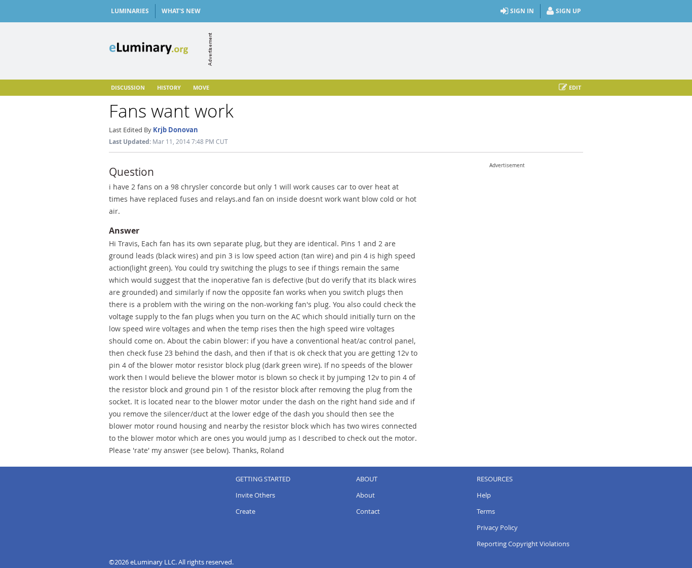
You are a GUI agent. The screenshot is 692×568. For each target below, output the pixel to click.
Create (245, 511)
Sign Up (568, 11)
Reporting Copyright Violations (523, 543)
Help (484, 495)
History (169, 87)
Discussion (128, 87)
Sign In (522, 11)
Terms (486, 511)
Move (201, 87)
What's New (181, 11)
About (365, 495)
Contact (368, 511)
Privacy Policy (497, 527)
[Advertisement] (398, 49)
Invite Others (255, 495)
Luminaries (130, 11)
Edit (575, 87)
